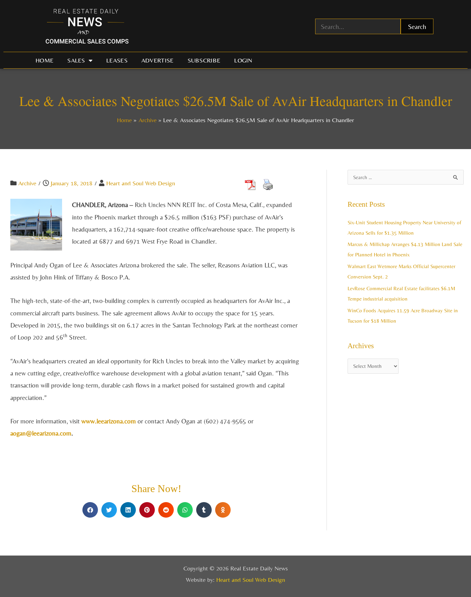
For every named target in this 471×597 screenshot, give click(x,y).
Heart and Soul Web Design (140, 183)
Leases (117, 60)
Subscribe (204, 60)
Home (44, 60)
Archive (27, 183)
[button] (90, 510)
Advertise (157, 60)
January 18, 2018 (71, 183)
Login (243, 60)
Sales (76, 60)
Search (417, 26)
